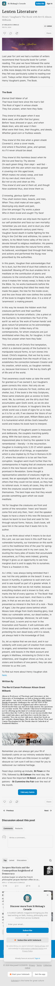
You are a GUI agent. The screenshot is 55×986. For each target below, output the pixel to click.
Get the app (40, 974)
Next (46, 810)
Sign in (49, 3)
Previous (10, 810)
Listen (49, 26)
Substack (15, 980)
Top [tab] (5, 860)
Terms (39, 965)
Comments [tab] (8, 828)
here (4, 675)
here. (22, 719)
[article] (27, 876)
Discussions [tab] (21, 860)
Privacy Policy (27, 951)
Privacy (32, 965)
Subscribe (40, 3)
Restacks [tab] (19, 828)
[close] (48, 895)
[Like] (4, 33)
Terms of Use (40, 946)
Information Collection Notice (32, 948)
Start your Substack (21, 974)
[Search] (50, 860)
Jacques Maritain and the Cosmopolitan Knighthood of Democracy (17, 870)
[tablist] (13, 828)
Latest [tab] (11, 860)
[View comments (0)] (10, 33)
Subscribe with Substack (29, 940)
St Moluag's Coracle (10, 25)
